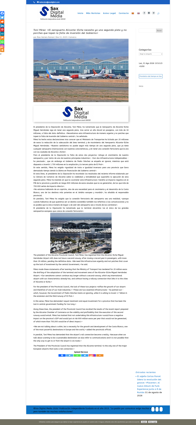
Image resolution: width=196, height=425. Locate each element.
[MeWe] (2, 34)
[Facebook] (62, 355)
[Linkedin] (2, 26)
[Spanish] (133, 17)
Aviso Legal (109, 13)
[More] (99, 355)
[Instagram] (92, 355)
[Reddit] (2, 21)
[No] (193, 422)
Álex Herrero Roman (45, 37)
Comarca (72, 37)
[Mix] (2, 38)
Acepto (144, 422)
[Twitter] (69, 355)
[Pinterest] (2, 30)
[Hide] (1, 54)
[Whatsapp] (77, 355)
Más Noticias (93, 13)
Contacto (124, 13)
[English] (138, 17)
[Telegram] (84, 355)
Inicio (80, 13)
